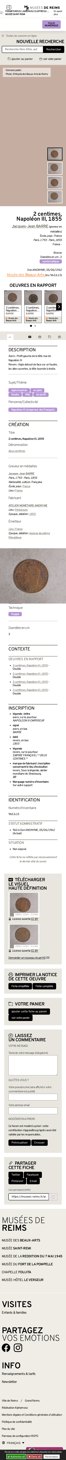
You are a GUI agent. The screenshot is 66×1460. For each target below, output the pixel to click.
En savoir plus (58, 13)
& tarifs (19, 1374)
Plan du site (8, 1429)
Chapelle (16, 1272)
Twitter (15, 1175)
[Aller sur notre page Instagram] (18, 1347)
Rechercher (53, 49)
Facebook (33, 1175)
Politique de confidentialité (17, 1422)
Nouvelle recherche (40, 42)
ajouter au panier (22, 59)
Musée (51, 24)
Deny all (35, 1456)
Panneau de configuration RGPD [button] (20, 1436)
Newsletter (9, 1382)
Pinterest (17, 1181)
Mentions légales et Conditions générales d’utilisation (32, 1415)
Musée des (21, 1240)
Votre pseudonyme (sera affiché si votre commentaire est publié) (29, 1089)
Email (33, 1181)
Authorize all (17, 1456)
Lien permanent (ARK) (19, 1190)
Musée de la (32, 1256)
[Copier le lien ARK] (53, 1196)
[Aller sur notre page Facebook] (6, 1347)
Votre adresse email (19, 1105)
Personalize (51, 1456)
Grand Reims (32, 1401)
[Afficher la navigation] (9, 8)
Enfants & (14, 1313)
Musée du (27, 1264)
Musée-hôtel (22, 1280)
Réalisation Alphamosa (14, 1408)
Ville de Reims (10, 1401)
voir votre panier (52, 59)
